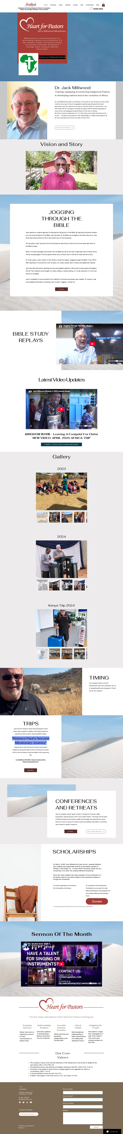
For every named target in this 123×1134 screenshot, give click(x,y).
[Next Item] (84, 491)
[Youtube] (31, 1102)
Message (65, 1110)
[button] (103, 5)
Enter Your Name (68, 1089)
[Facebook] (20, 1102)
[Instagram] (27, 1102)
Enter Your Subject (68, 1103)
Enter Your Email (67, 1096)
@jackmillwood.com (26, 1099)
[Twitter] (23, 1102)
